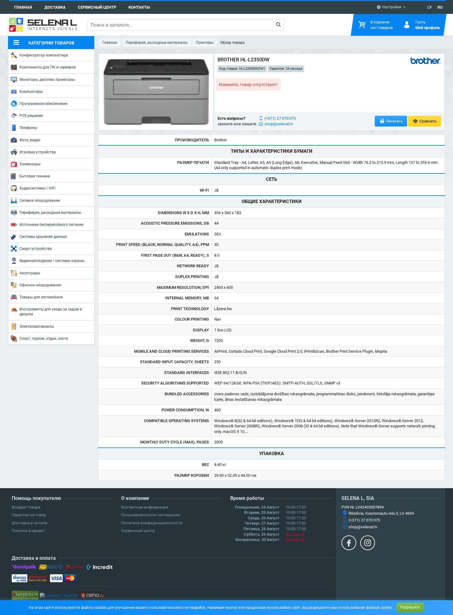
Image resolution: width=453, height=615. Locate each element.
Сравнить (427, 121)
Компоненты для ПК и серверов (47, 67)
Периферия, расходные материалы (50, 212)
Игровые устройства (37, 152)
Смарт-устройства (35, 249)
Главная (23, 7)
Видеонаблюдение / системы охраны (51, 261)
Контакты (139, 7)
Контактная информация (144, 507)
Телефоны (28, 128)
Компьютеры (31, 91)
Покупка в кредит (28, 530)
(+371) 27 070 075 (280, 118)
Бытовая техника (34, 176)
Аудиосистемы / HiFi (37, 188)
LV (429, 7)
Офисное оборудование (40, 285)
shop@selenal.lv (278, 124)
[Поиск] (278, 25)
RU (440, 7)
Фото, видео (29, 140)
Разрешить (410, 607)
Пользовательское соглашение (150, 515)
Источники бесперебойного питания (51, 224)
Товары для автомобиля (41, 297)
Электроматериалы (36, 326)
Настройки (391, 7)
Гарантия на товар (29, 515)
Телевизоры (29, 164)
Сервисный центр (97, 7)
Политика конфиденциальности (151, 523)
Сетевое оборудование (39, 200)
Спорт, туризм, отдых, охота (43, 338)
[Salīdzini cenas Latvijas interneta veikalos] (25, 595)
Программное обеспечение (43, 104)
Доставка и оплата (29, 523)
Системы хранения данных (43, 237)
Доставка (55, 7)
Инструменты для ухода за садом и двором (50, 311)
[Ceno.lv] (92, 595)
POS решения (31, 116)
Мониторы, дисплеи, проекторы (47, 79)
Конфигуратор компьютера (43, 55)
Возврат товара (26, 507)
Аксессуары (29, 273)
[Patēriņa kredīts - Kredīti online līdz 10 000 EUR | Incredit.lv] (99, 568)
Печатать (394, 121)
